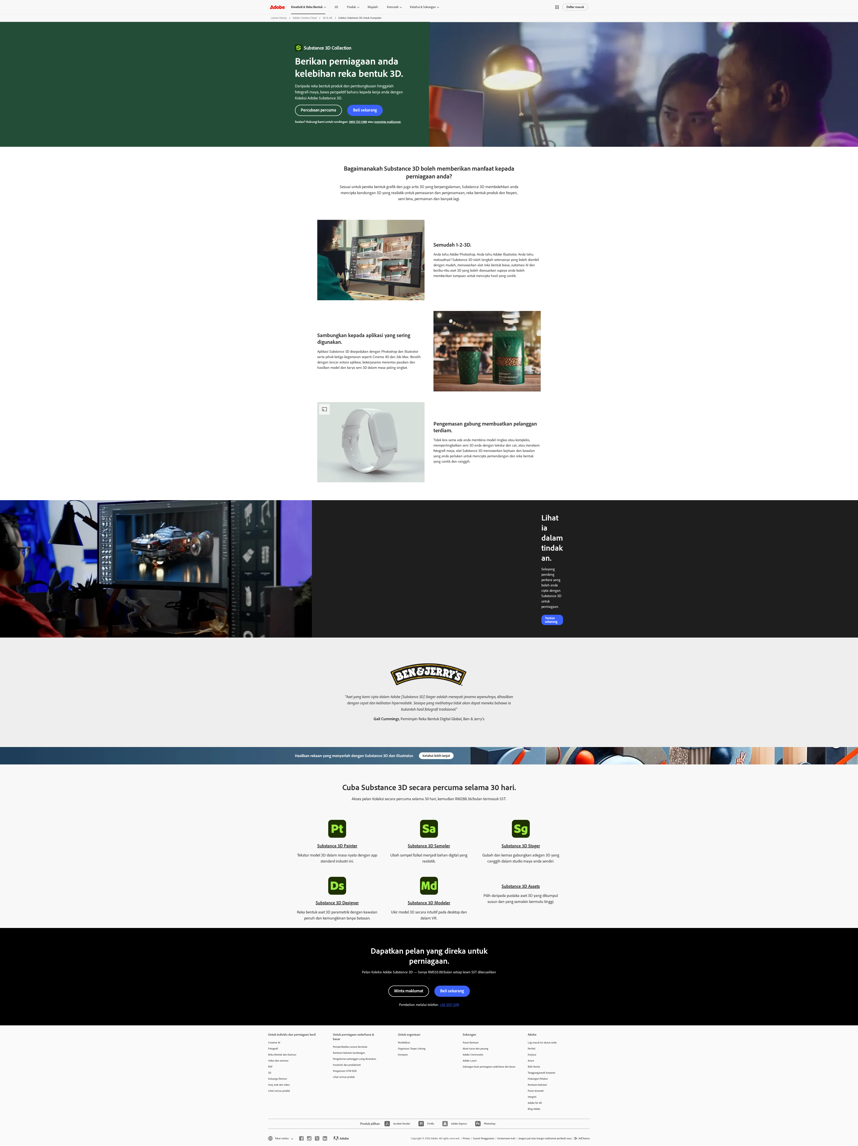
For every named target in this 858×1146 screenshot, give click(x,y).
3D (336, 7)
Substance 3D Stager (521, 845)
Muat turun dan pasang (475, 1048)
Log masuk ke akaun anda (542, 1042)
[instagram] (309, 1138)
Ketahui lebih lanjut (436, 756)
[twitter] (317, 1138)
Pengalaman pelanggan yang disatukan (354, 1058)
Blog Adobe (534, 1108)
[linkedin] (325, 1138)
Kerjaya (532, 1054)
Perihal (531, 1048)
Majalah (373, 7)
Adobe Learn (470, 1060)
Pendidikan (404, 1042)
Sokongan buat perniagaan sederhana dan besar (488, 1066)
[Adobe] (277, 7)
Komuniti (392, 7)
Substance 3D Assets (521, 886)
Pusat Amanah (536, 1090)
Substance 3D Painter (337, 845)
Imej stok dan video (279, 1084)
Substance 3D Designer (337, 902)
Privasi (466, 1138)
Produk (351, 7)
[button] (557, 7)
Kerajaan (403, 1054)
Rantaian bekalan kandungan (349, 1052)
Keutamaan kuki (506, 1138)
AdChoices (584, 1138)
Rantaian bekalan (537, 1084)
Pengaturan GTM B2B (345, 1071)
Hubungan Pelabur (538, 1078)
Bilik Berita (534, 1066)
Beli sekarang (365, 110)
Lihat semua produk (279, 1090)
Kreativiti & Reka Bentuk (307, 7)
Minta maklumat (408, 990)
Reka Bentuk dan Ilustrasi (282, 1054)
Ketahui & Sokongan (423, 7)
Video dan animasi (278, 1060)
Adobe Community (473, 1054)
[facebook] (301, 1138)
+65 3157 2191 (449, 1005)
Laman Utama (279, 17)
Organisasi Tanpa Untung (411, 1048)
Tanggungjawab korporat (541, 1072)
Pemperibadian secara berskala (350, 1046)
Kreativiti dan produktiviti (347, 1064)
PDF (270, 1066)
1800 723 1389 (358, 122)
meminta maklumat (387, 122)
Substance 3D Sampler (429, 845)
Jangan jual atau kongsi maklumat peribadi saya (545, 1138)
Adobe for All (535, 1102)
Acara (531, 1060)
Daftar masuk (575, 7)
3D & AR (327, 17)
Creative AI (274, 1042)
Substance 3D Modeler (429, 902)
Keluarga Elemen (277, 1078)
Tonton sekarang (551, 620)
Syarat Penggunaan (483, 1138)
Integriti (532, 1096)
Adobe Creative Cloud (305, 17)
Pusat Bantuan (471, 1042)
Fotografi (273, 1048)
